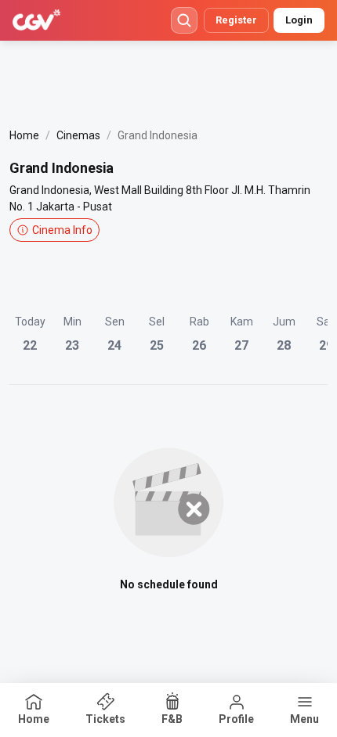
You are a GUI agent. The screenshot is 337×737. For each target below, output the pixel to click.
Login (299, 20)
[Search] (184, 20)
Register (236, 20)
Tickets (105, 719)
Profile (236, 719)
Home (24, 135)
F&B (172, 719)
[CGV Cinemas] (36, 20)
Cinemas (78, 135)
